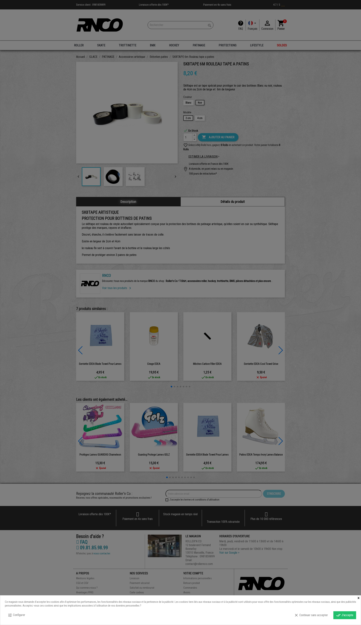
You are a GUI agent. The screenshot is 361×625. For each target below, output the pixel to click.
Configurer (16, 615)
